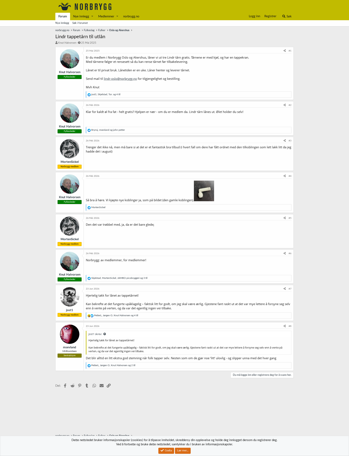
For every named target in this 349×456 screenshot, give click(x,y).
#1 (290, 50)
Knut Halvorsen (67, 43)
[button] (92, 16)
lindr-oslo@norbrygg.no (120, 79)
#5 (290, 218)
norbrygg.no (131, 16)
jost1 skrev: (95, 334)
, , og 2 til (113, 365)
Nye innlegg (81, 16)
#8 (290, 326)
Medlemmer (106, 16)
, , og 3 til (119, 278)
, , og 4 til (105, 94)
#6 (290, 253)
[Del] (284, 50)
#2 (290, 105)
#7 (290, 289)
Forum (62, 16)
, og (108, 130)
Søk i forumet (80, 23)
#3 (290, 140)
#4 (290, 176)
